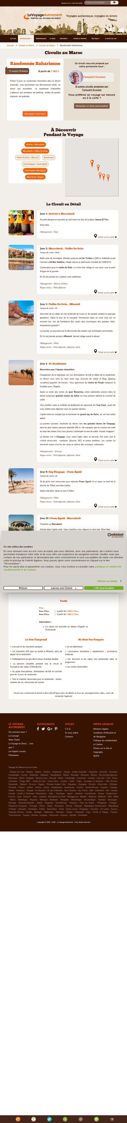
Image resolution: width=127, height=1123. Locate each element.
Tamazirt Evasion (94, 77)
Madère (83, 797)
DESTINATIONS (25, 38)
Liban (35, 797)
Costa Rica (53, 781)
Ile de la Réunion (54, 790)
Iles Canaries (70, 790)
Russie (69, 806)
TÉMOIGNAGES (41, 38)
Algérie (38, 772)
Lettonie (27, 797)
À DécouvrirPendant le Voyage (63, 133)
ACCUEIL (13, 38)
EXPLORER (63, 38)
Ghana (38, 787)
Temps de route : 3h (48, 476)
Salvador (22, 809)
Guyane (104, 787)
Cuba (79, 781)
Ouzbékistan (61, 803)
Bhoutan (75, 775)
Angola (67, 772)
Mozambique (90, 800)
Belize (66, 775)
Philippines (102, 803)
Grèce (46, 787)
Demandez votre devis (35, 114)
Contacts (69, 737)
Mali (110, 797)
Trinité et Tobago (100, 812)
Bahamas (34, 775)
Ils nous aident (71, 733)
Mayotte (33, 800)
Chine (114, 778)
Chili (108, 778)
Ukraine (34, 815)
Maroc (13, 800)
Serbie (42, 809)
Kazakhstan (90, 794)
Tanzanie (60, 812)
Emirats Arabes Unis (56, 784)
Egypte (41, 784)
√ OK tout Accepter (104, 588)
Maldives (102, 797)
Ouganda (49, 803)
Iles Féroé (82, 790)
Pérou (42, 806)
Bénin (60, 778)
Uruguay (43, 815)
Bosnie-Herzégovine (108, 775)
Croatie (64, 781)
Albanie (29, 772)
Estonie (92, 784)
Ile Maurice (40, 790)
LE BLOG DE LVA (110, 38)
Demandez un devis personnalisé (92, 106)
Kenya (101, 794)
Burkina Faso (42, 778)
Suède (29, 812)
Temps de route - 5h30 (49, 252)
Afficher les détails (107, 581)
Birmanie (85, 775)
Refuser (23, 588)
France (21, 787)
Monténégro (76, 800)
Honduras (20, 790)
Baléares (44, 775)
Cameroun (81, 778)
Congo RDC (24, 781)
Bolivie (94, 775)
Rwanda (78, 806)
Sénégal (37, 812)
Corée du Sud (39, 781)
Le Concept (14, 736)
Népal (39, 803)
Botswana (13, 778)
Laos (19, 797)
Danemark (13, 784)
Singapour (83, 809)
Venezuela (53, 815)
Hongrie (30, 790)
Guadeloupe (56, 787)
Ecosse (32, 784)
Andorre (46, 772)
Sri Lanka (104, 809)
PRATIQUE (95, 38)
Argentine (93, 772)
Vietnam (64, 815)
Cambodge (70, 778)
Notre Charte (14, 740)
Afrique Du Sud (17, 772)
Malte (116, 797)
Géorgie (113, 787)
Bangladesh (56, 775)
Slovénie (94, 809)
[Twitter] (44, 730)
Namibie (101, 800)
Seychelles (52, 809)
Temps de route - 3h (48, 308)
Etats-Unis (102, 784)
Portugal (33, 806)
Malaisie (92, 797)
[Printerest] (56, 730)
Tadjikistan (48, 812)
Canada (91, 778)
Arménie (103, 772)
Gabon (30, 787)
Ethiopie (113, 784)
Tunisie (113, 812)
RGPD (96, 756)
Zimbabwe (82, 815)
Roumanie (59, 806)
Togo (88, 812)
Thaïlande (79, 812)
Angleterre (57, 772)
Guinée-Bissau (91, 787)
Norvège (12, 803)
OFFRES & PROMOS (80, 38)
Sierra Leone (71, 809)
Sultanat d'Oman (16, 812)
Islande (12, 794)
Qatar (49, 806)
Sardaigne (32, 809)
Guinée (80, 787)
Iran (107, 790)
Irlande (114, 790)
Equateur (72, 784)
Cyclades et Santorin (93, 781)
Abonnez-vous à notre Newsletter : (72, 3)
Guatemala (69, 787)
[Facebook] (38, 730)
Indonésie (99, 790)
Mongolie (65, 800)
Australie (113, 772)
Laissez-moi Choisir (61, 588)
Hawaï (11, 790)
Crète (71, 781)
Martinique (22, 800)
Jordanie (79, 794)
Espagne (82, 784)
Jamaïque (60, 794)
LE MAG (52, 38)
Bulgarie (30, 778)
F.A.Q (67, 729)
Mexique (43, 800)
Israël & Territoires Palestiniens (32, 794)
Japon (69, 794)
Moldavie (54, 800)
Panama (73, 803)
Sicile (61, 809)
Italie (51, 794)
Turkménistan (15, 815)
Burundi (52, 778)
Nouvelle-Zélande (26, 803)
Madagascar (72, 797)
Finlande (12, 787)
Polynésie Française (18, 806)
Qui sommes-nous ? (18, 732)
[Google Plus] (50, 730)
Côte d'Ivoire (111, 781)
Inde (91, 790)
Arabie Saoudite (79, 772)
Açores (24, 775)
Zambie (73, 815)
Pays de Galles (87, 803)
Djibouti (23, 784)
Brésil (21, 778)
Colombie (13, 781)
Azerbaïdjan (14, 775)
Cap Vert (100, 778)
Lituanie (42, 797)
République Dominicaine (95, 806)
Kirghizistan (111, 794)
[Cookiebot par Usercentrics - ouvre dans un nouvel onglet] (109, 535)
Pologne (113, 803)
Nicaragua (112, 800)
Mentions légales (101, 729)
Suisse (114, 809)
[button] (98, 168)
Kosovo (12, 797)
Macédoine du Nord (56, 797)
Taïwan (69, 812)
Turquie (26, 815)
